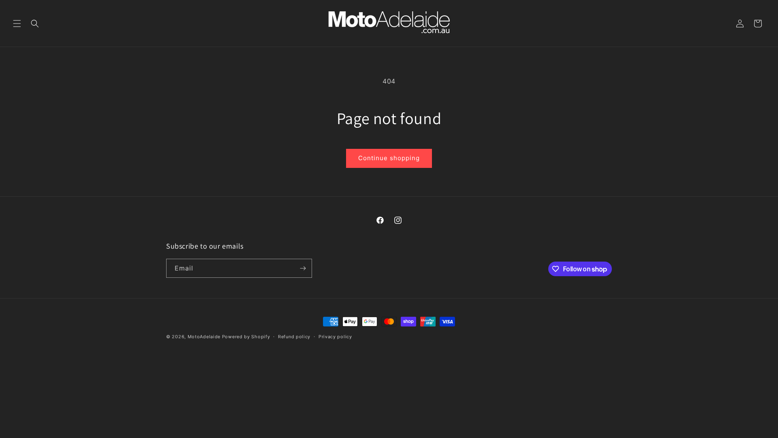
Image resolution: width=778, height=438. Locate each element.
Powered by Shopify (246, 336)
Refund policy (294, 336)
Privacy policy (335, 336)
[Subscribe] (303, 268)
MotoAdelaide (204, 336)
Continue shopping (389, 158)
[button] (17, 23)
